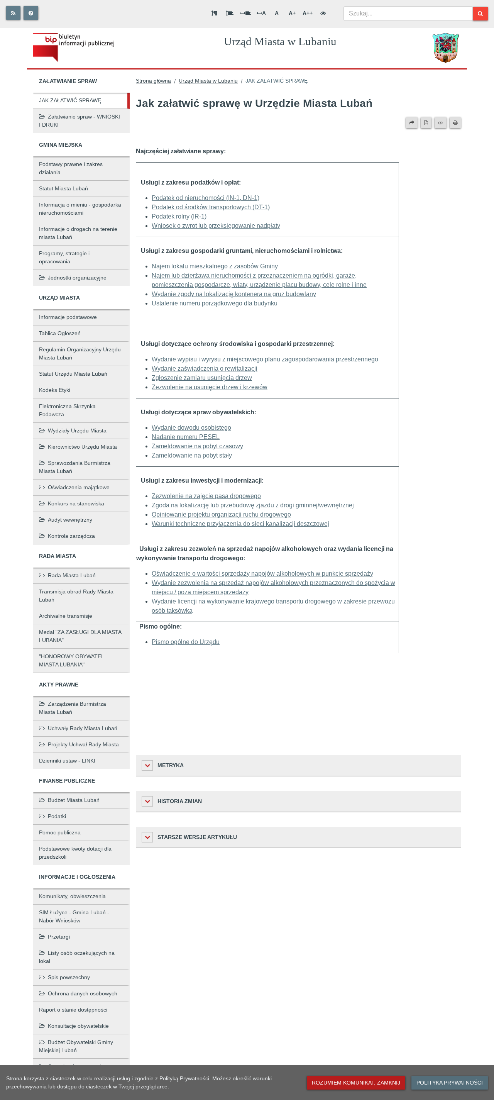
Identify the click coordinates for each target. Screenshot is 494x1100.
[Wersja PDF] (426, 122)
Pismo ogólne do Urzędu (186, 642)
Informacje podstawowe (68, 317)
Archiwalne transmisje (65, 616)
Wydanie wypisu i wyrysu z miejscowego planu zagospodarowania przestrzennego (265, 359)
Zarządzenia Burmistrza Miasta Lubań (72, 708)
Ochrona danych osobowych (82, 993)
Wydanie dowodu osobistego (191, 427)
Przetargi (59, 937)
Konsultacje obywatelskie (78, 1026)
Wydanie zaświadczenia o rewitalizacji (204, 368)
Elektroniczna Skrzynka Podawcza (67, 410)
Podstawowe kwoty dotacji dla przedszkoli (75, 853)
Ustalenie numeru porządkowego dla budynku (214, 303)
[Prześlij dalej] (412, 122)
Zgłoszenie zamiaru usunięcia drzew (202, 378)
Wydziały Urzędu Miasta (77, 430)
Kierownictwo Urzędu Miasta (82, 447)
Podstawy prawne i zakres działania (71, 168)
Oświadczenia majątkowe (79, 487)
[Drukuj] (455, 122)
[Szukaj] (480, 13)
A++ (308, 13)
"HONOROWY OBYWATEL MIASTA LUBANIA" (71, 660)
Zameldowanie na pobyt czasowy (197, 446)
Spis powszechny (69, 977)
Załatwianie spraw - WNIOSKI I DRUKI (79, 121)
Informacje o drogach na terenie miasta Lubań (78, 233)
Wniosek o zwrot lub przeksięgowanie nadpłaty (216, 225)
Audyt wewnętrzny (70, 520)
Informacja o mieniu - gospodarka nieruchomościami (80, 209)
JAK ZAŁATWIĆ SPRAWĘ (70, 100)
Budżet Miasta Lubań (74, 800)
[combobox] (408, 13)
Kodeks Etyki (54, 390)
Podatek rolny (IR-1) (179, 216)
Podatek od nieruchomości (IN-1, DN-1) (205, 198)
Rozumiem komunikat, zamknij (356, 1083)
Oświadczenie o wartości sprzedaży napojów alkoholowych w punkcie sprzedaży (262, 573)
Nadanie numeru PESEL (186, 437)
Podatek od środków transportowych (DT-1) (211, 207)
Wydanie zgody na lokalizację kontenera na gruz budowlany (234, 294)
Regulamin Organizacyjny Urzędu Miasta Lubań (80, 353)
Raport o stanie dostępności (73, 1010)
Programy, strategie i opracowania (64, 257)
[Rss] (13, 13)
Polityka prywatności (449, 1083)
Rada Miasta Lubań (72, 575)
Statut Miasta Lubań (63, 188)
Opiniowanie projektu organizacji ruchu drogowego (221, 514)
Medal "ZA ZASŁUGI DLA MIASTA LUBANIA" (80, 636)
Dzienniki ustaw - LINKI (67, 761)
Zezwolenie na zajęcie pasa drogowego (206, 496)
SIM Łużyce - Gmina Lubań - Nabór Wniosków (74, 916)
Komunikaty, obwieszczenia (72, 896)
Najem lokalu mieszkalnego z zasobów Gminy (215, 266)
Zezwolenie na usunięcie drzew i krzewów (209, 387)
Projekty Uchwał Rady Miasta (83, 744)
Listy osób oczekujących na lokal (77, 957)
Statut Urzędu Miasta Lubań (73, 374)
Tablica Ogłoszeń (60, 333)
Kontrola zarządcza (71, 536)
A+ (292, 13)
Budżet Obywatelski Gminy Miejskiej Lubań (76, 1046)
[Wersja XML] (441, 122)
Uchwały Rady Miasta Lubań (82, 728)
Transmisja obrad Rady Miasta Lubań (76, 595)
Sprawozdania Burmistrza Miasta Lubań (74, 467)
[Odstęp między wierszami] (229, 13)
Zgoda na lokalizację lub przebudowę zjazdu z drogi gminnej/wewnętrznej (253, 505)
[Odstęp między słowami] (245, 13)
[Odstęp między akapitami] (214, 13)
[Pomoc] (31, 13)
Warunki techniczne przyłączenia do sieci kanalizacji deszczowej (240, 523)
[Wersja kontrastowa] (323, 13)
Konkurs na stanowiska (76, 503)
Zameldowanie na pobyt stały (192, 455)
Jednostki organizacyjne (77, 278)
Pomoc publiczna (60, 832)
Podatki (57, 816)
